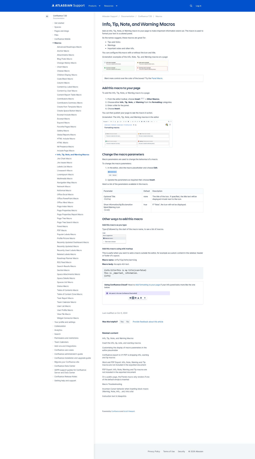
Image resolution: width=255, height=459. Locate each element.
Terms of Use (169, 451)
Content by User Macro (67, 91)
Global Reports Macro (66, 134)
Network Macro (63, 186)
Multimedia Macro (64, 178)
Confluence (115, 411)
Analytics (58, 330)
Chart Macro (62, 67)
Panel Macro (62, 226)
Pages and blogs (61, 31)
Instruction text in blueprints (114, 396)
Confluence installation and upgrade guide (72, 358)
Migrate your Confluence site (66, 362)
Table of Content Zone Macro (69, 294)
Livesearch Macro (64, 170)
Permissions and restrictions (66, 338)
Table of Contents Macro (67, 290)
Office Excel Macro (65, 194)
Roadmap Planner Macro (67, 258)
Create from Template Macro (69, 107)
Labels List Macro (64, 166)
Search (191, 6)
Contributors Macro (65, 99)
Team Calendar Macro (66, 302)
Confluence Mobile (62, 39)
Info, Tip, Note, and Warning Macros (73, 154)
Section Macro (63, 270)
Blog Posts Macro (64, 59)
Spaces (57, 27)
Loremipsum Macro (65, 174)
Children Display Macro (67, 75)
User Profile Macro (65, 310)
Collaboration (60, 326)
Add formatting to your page (147, 285)
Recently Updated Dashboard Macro (73, 242)
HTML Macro (62, 142)
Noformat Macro (64, 190)
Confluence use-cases (64, 350)
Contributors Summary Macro (69, 103)
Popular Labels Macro (66, 234)
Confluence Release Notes (65, 376)
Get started (59, 23)
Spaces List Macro (65, 282)
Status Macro (63, 286)
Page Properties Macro (67, 210)
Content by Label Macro (67, 87)
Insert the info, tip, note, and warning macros (121, 343)
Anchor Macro (63, 51)
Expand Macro (63, 122)
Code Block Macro (65, 79)
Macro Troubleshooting (112, 384)
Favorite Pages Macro (66, 126)
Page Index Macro (65, 206)
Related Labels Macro (66, 254)
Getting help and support (65, 380)
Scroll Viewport (129, 411)
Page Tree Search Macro (67, 222)
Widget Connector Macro (68, 318)
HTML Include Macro (66, 138)
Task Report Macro (65, 298)
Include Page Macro (65, 150)
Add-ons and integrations (65, 346)
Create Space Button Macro (69, 111)
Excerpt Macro (63, 119)
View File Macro (64, 314)
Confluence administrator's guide (68, 354)
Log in (198, 6)
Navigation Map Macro (67, 182)
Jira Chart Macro (64, 158)
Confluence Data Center (64, 366)
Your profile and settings (64, 322)
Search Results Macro (66, 266)
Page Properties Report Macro (70, 214)
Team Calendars (61, 342)
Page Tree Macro (64, 218)
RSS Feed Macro (64, 262)
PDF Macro (62, 230)
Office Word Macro (65, 202)
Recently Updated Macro (68, 246)
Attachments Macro (65, 55)
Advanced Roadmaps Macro (69, 47)
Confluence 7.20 (60, 15)
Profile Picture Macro (66, 238)
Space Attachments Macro (68, 274)
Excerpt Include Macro (67, 115)
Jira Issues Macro (64, 162)
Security (181, 451)
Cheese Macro (63, 71)
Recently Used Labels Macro (69, 250)
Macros (57, 43)
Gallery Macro (63, 130)
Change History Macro (66, 63)
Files (56, 35)
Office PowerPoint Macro (67, 198)
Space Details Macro (66, 278)
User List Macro (64, 306)
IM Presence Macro (65, 146)
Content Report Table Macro (69, 95)
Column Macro (63, 83)
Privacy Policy (154, 451)
